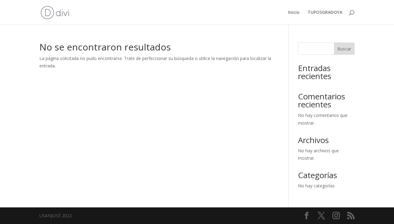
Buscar (344, 49)
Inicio (294, 12)
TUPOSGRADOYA (325, 12)
